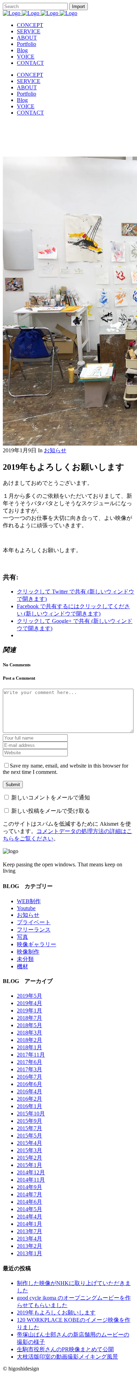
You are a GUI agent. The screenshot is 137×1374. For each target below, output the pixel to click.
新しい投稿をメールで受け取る (50, 811)
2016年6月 (29, 1084)
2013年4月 (29, 1239)
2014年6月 (29, 1202)
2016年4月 (29, 1091)
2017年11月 (31, 1055)
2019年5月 (29, 996)
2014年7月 (29, 1194)
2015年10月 (31, 1114)
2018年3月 (29, 1033)
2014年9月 (29, 1187)
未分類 (25, 959)
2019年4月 (29, 1003)
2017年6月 (29, 1062)
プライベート (34, 922)
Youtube (26, 908)
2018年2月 (29, 1040)
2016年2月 (29, 1099)
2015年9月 (29, 1121)
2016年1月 (29, 1106)
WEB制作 (29, 901)
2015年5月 (29, 1136)
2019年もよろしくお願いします (56, 1312)
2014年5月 (29, 1209)
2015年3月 (29, 1150)
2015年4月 (29, 1143)
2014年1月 (29, 1224)
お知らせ (55, 450)
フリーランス (34, 930)
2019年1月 (29, 1011)
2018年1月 (29, 1047)
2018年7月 (29, 1018)
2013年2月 (29, 1246)
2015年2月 (29, 1158)
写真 (22, 937)
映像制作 (28, 952)
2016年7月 (29, 1077)
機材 (22, 966)
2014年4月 (29, 1217)
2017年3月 (29, 1069)
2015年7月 (29, 1128)
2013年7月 (29, 1231)
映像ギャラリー (36, 944)
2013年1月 (29, 1253)
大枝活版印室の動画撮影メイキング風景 (67, 1357)
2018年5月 (29, 1025)
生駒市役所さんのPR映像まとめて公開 (65, 1349)
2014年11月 (31, 1180)
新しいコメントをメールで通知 (50, 798)
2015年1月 (29, 1165)
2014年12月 (31, 1172)
